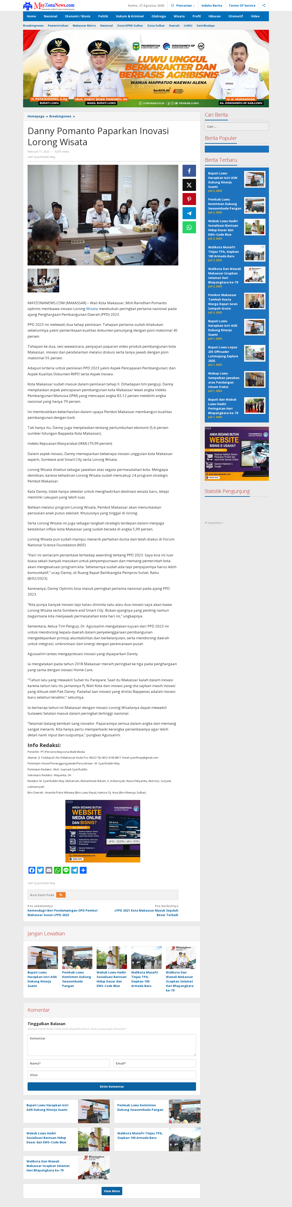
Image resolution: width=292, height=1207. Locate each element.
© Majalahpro (214, 523)
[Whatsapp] (189, 227)
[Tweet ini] (189, 185)
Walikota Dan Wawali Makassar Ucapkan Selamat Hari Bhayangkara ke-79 (179, 981)
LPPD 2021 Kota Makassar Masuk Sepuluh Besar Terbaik (146, 910)
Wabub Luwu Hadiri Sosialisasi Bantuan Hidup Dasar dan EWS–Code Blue (46, 1137)
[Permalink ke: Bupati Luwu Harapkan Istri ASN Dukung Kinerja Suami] (43, 957)
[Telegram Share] (189, 213)
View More (112, 1191)
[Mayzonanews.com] (48, 6)
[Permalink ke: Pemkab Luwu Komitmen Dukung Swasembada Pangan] (77, 957)
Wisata (92, 308)
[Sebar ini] (189, 171)
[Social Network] (264, 5)
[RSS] (61, 895)
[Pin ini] (189, 199)
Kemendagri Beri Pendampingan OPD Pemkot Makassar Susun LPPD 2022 (63, 910)
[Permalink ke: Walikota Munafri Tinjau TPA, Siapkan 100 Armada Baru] (146, 957)
